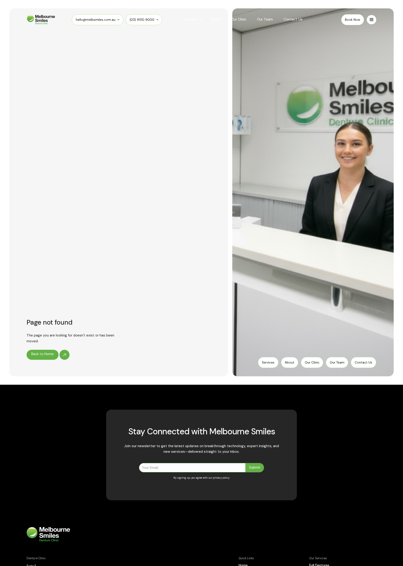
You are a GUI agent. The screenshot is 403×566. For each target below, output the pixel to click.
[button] (193, 20)
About (216, 19)
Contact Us (293, 19)
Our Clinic (239, 19)
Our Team (265, 19)
